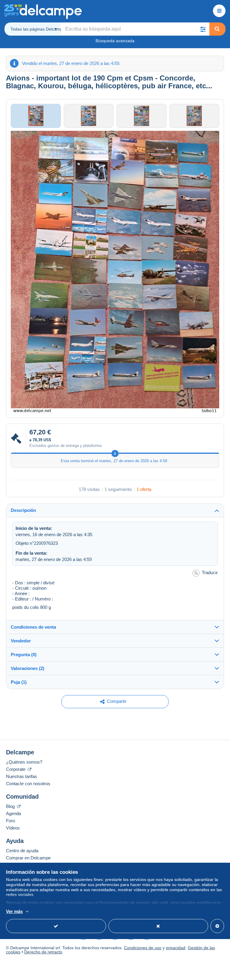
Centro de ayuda (22, 850)
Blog (11, 806)
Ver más (14, 911)
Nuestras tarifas (21, 776)
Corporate (16, 769)
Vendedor (21, 640)
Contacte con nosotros (28, 783)
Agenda (13, 813)
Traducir (210, 572)
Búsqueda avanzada (115, 40)
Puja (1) (19, 682)
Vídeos (13, 827)
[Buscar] (217, 29)
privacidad (175, 947)
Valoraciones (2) (27, 668)
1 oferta (144, 489)
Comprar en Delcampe (28, 857)
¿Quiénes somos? (24, 762)
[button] (202, 29)
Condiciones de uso (142, 947)
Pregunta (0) (24, 654)
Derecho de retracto (43, 952)
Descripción (23, 510)
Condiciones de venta (33, 627)
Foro (10, 820)
